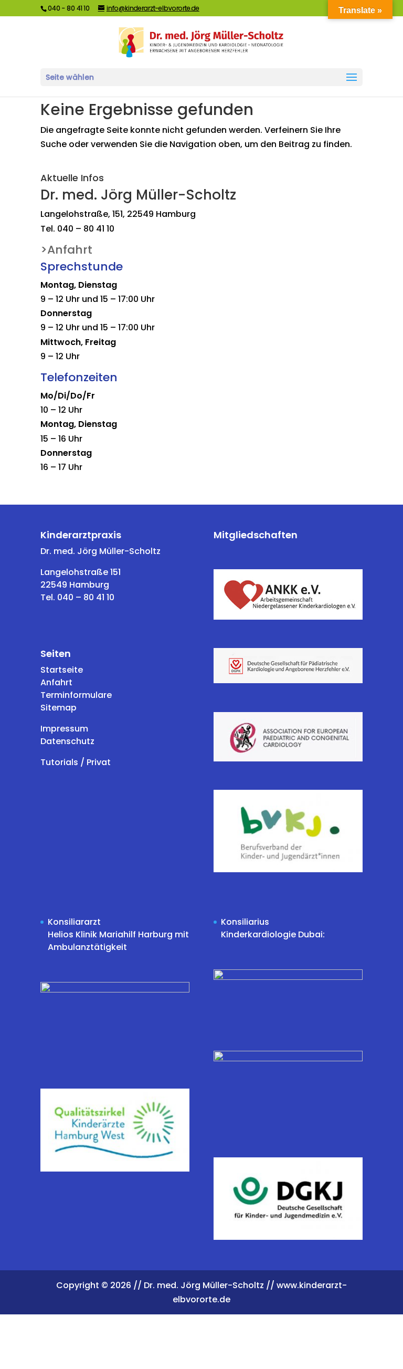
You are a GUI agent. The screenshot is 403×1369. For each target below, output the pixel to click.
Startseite (61, 670)
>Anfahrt (66, 250)
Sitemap (58, 708)
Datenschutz (67, 741)
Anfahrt (56, 682)
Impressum (64, 729)
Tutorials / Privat (75, 762)
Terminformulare (76, 695)
